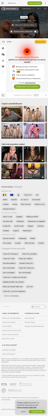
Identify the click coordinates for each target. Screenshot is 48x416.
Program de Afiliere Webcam (34, 326)
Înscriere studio (30, 322)
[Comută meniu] (2, 3)
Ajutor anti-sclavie (8, 338)
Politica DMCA (7, 326)
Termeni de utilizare (8, 322)
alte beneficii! (30, 83)
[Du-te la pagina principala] (14, 3)
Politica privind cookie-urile (26, 407)
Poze (41, 9)
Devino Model (29, 318)
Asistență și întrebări (9, 350)
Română (37, 307)
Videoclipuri (28, 9)
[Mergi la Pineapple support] (3, 390)
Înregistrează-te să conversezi (27, 86)
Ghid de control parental (10, 334)
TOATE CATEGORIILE (11, 296)
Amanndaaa (7, 187)
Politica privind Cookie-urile (11, 330)
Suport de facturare (8, 354)
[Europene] (12, 195)
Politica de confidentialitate (11, 318)
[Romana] (4, 195)
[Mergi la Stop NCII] (15, 390)
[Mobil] (18, 195)
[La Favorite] (3, 41)
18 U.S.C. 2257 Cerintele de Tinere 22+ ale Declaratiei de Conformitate (20, 399)
